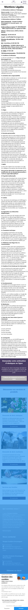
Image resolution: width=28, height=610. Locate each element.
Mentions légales (7, 530)
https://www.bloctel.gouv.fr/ (10, 220)
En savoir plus (14, 426)
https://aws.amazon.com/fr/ (16, 17)
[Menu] (2, 2)
